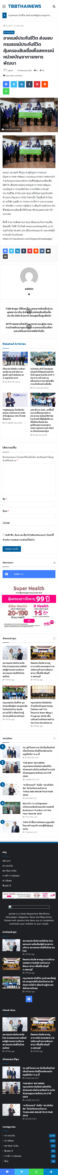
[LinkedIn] (17, 251)
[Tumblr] (23, 251)
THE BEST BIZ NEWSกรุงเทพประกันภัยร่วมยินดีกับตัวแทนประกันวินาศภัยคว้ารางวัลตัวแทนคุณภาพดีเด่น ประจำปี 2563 (39, 769)
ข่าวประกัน (19, 25)
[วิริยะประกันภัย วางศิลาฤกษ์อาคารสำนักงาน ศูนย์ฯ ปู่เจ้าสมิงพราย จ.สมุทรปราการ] (15, 359)
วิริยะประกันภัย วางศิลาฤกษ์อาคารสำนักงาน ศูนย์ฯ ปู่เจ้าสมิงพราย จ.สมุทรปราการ (14, 373)
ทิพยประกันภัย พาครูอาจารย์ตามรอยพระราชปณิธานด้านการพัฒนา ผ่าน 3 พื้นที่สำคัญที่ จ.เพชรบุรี (42, 669)
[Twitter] (11, 251)
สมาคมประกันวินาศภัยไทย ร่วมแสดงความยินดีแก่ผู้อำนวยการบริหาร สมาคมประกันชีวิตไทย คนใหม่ (15, 669)
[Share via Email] (48, 251)
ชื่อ (5, 499)
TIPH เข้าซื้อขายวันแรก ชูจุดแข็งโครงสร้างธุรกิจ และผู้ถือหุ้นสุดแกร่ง (39, 826)
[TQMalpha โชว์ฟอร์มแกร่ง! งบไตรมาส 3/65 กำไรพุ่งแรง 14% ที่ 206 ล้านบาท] (15, 400)
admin (10, 70)
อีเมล (6, 511)
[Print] (5, 256)
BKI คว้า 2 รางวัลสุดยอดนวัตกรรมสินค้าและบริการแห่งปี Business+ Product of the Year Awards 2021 (38, 808)
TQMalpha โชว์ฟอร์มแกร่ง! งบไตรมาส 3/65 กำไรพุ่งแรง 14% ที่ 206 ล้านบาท (14, 414)
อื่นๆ (6, 1161)
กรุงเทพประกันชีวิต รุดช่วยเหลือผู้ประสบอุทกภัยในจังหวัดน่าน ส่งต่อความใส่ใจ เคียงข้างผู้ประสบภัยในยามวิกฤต (15, 709)
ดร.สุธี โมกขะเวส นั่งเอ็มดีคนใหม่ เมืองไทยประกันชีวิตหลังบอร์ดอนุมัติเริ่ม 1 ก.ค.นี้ (39, 751)
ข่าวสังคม (7, 880)
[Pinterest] (29, 251)
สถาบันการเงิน (9, 870)
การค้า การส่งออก (10, 875)
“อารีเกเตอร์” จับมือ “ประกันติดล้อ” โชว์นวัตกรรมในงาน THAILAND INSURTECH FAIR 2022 (38, 790)
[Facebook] (5, 251)
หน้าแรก (6, 861)
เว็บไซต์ (6, 523)
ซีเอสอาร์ (6, 885)
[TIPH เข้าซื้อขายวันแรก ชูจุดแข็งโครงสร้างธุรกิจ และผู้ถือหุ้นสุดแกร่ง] (11, 827)
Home (8, 25)
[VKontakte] (42, 251)
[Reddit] (36, 251)
